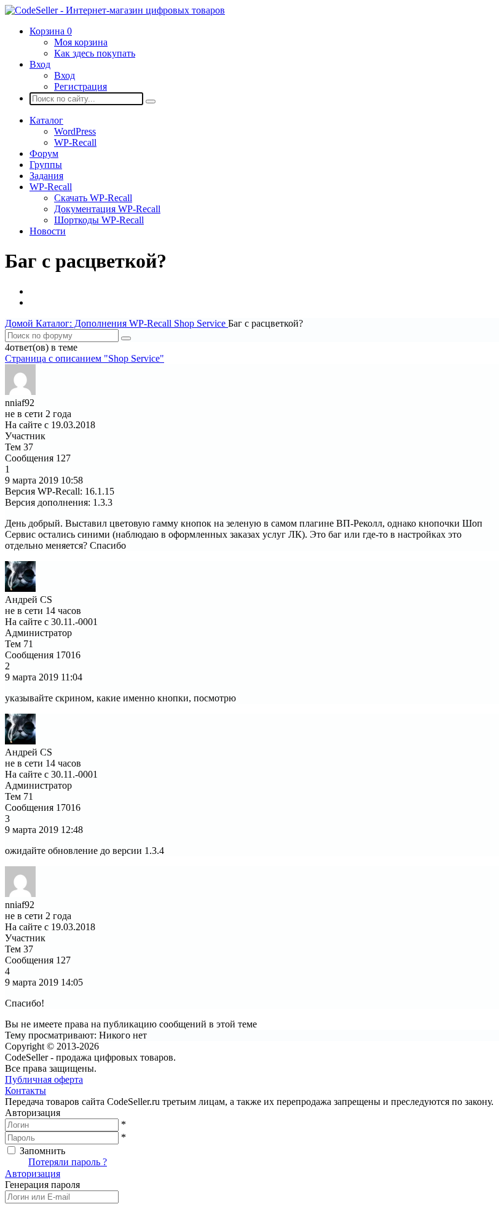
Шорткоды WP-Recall (99, 220)
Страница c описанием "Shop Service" (84, 358)
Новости (48, 231)
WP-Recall (75, 142)
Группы (46, 164)
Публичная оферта (44, 1079)
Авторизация (32, 1173)
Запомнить (42, 1151)
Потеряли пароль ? (67, 1162)
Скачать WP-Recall (93, 198)
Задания (46, 175)
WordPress (75, 131)
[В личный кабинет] (20, 391)
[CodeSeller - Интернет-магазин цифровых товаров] (115, 10)
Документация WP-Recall (107, 209)
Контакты (25, 1090)
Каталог (46, 120)
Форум (44, 153)
